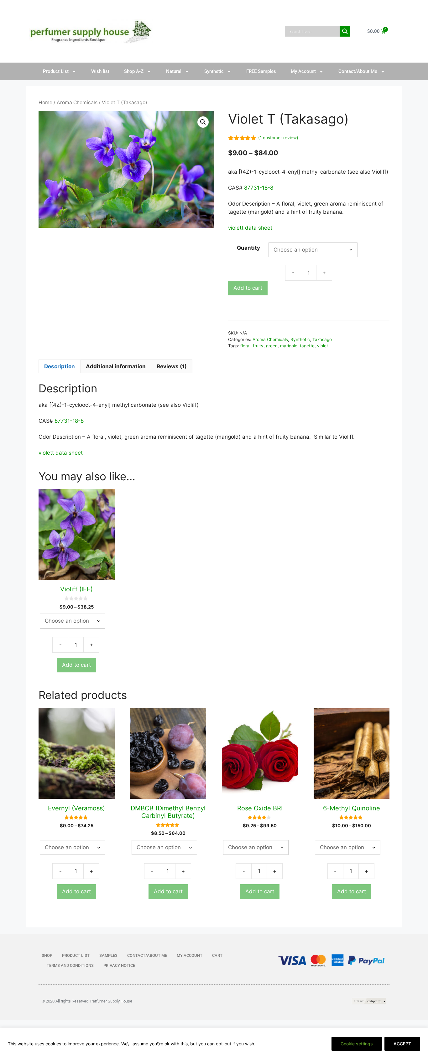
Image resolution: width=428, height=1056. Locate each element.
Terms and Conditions (70, 965)
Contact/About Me (357, 71)
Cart (217, 955)
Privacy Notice (119, 965)
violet (322, 345)
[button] (203, 122)
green (272, 345)
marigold (288, 345)
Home (45, 102)
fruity (258, 345)
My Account (303, 71)
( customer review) (278, 137)
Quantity (248, 248)
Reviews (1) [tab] (172, 366)
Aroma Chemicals (77, 102)
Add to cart (247, 288)
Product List (56, 71)
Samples (108, 955)
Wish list (100, 71)
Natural (173, 71)
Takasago (322, 339)
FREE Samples (261, 71)
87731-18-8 (258, 188)
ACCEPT (402, 1043)
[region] (214, 1042)
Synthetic (214, 71)
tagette (307, 345)
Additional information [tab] (116, 366)
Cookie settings (357, 1043)
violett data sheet (250, 228)
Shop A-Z (134, 71)
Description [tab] (59, 366)
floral (245, 345)
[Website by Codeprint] (369, 1001)
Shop (47, 955)
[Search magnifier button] (345, 31)
